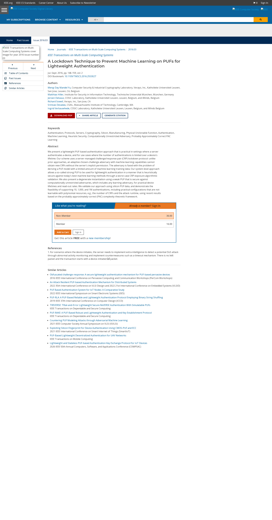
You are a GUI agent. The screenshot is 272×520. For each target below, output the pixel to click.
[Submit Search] (261, 19)
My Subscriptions (18, 19)
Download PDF (63, 115)
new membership (99, 238)
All (95, 19)
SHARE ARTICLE (90, 115)
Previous (13, 68)
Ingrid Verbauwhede (58, 108)
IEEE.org (8, 2)
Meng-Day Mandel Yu (59, 87)
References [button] (14, 83)
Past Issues (23, 40)
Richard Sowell (55, 101)
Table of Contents (18, 73)
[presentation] (171, 255)
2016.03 (132, 49)
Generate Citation (115, 115)
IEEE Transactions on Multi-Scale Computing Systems (97, 49)
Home (9, 40)
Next (33, 68)
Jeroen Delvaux (56, 97)
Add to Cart (63, 232)
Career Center (46, 2)
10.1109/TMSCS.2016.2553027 (80, 76)
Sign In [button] (264, 2)
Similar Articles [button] (16, 88)
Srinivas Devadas (57, 104)
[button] (255, 3)
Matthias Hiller (55, 94)
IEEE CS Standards (25, 2)
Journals (61, 49)
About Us (62, 2)
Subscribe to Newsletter (83, 2)
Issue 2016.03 (40, 40)
